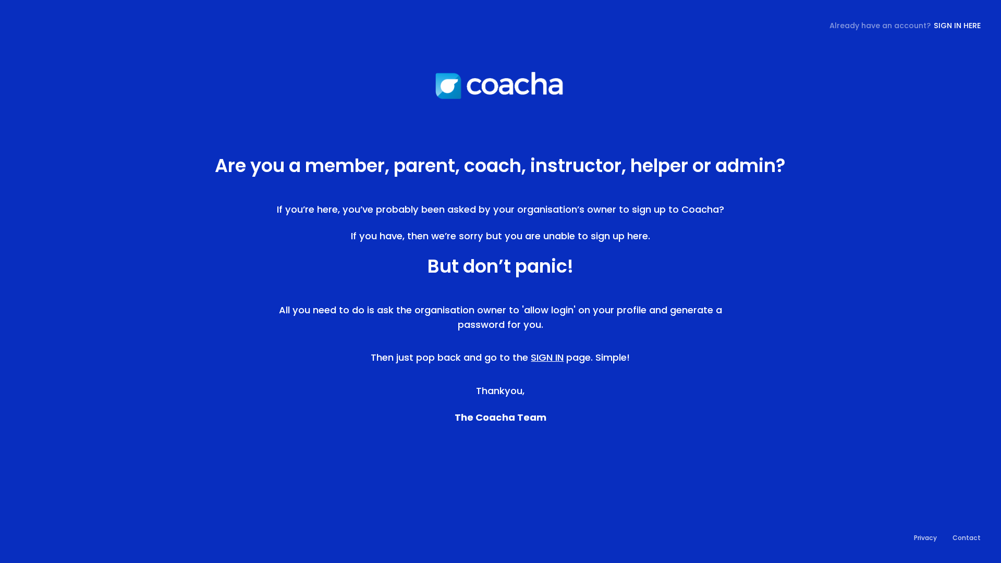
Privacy (925, 537)
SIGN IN (547, 357)
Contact (967, 537)
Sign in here (957, 25)
